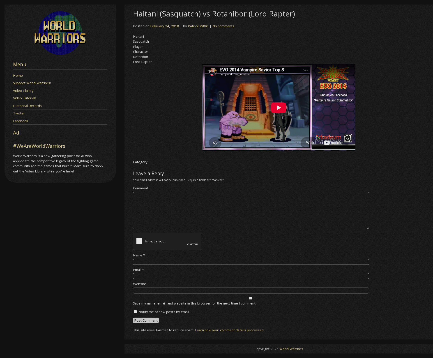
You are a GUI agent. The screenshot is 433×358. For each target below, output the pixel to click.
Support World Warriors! (32, 83)
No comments (223, 26)
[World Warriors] (60, 53)
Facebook (20, 121)
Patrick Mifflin (198, 26)
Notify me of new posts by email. (164, 311)
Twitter (19, 113)
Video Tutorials (25, 98)
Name (139, 255)
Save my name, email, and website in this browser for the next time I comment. (194, 303)
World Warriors (291, 348)
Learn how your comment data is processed (229, 330)
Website (139, 283)
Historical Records (27, 105)
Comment (140, 188)
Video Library (23, 90)
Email (138, 269)
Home (18, 75)
